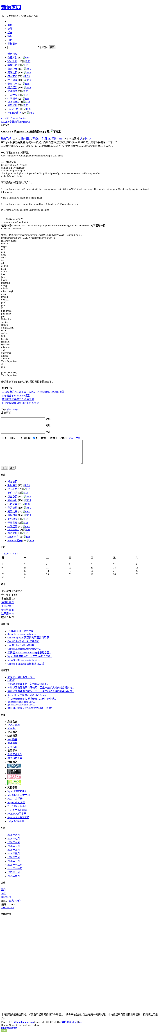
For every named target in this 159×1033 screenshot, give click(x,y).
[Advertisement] (138, 159)
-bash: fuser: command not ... (21, 634)
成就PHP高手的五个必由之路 (18, 399)
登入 (3, 889)
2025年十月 (13, 872)
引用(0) (46, 138)
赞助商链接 (6, 914)
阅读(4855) (57, 138)
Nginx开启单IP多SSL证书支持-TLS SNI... (29, 656)
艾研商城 (12, 747)
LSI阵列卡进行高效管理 (20, 631)
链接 (3, 715)
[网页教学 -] (14, 767)
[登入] (71, 438)
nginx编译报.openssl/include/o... (23, 660)
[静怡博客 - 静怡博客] (14, 784)
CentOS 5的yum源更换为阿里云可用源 (28, 637)
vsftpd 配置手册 (15, 821)
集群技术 (12, 65)
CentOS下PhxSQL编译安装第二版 (25, 663)
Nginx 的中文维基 (17, 791)
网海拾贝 (12, 72)
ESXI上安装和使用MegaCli (15, 121)
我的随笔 (12, 80)
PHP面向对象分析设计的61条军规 (20, 403)
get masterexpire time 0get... (21, 701)
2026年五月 (13, 846)
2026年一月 (13, 861)
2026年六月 (13, 842)
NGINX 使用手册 (16, 813)
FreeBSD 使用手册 (17, 806)
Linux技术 (12, 109)
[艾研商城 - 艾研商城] (14, 778)
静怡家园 (11, 7)
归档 (3, 828)
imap (15, 409)
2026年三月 (13, 853)
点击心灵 (12, 68)
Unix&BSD (13, 101)
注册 (3, 893)
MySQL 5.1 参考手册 (18, 795)
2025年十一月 (14, 868)
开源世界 (12, 95)
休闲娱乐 (12, 98)
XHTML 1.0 (7, 907)
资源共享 (12, 83)
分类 (3, 475)
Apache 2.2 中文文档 (18, 817)
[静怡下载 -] (14, 773)
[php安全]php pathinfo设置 (16, 395)
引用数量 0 (7, 606)
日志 (11, 900)
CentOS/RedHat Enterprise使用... (24, 648)
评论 (18, 900)
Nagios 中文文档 (16, 802)
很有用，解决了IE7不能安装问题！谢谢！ (30, 708)
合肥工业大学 (14, 754)
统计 (3, 584)
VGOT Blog (13, 724)
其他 (3, 883)
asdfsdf (10, 680)
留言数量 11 (7, 610)
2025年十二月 (14, 864)
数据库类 (12, 57)
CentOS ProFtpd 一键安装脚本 (23, 641)
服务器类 (12, 87)
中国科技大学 (14, 758)
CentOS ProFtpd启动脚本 (20, 645)
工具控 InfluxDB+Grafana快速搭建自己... (29, 652)
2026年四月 (13, 849)
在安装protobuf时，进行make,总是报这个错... (31, 698)
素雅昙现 (12, 743)
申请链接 (6, 897)
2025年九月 (13, 876)
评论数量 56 (7, 602)
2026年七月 (13, 838)
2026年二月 (13, 857)
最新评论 (5, 670)
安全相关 (12, 91)
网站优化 (12, 105)
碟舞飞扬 (6, 138)
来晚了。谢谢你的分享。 (21, 677)
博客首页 (12, 54)
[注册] (78, 438)
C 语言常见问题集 (17, 810)
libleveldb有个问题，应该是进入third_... (28, 695)
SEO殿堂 (12, 739)
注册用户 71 (7, 613)
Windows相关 (14, 112)
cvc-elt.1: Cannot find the (13, 118)
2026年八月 (13, 835)
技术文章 (12, 76)
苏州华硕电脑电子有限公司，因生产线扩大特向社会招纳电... (40, 687)
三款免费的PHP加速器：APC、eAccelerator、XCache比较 (33, 392)
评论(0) (36, 138)
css (80, 1022)
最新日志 (5, 624)
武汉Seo (11, 728)
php (9, 409)
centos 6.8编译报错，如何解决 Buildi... (27, 684)
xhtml (75, 1022)
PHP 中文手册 (15, 798)
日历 (3, 547)
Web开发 (12, 61)
